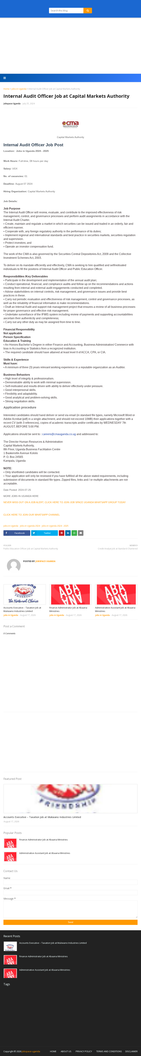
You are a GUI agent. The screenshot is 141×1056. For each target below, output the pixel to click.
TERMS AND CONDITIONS (109, 1051)
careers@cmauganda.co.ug (59, 434)
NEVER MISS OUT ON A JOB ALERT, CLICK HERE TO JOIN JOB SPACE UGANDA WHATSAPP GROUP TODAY (64, 502)
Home (6, 88)
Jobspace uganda (31, 1051)
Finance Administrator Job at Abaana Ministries (68, 609)
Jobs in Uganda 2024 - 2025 (55, 525)
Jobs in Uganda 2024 (30, 525)
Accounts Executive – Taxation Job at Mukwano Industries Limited (22, 609)
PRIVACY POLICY (84, 1051)
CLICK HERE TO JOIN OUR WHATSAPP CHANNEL (31, 514)
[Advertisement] (70, 46)
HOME (53, 1051)
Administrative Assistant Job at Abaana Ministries (115, 609)
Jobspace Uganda (12, 103)
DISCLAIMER (131, 1051)
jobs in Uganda (19, 88)
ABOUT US (66, 1051)
